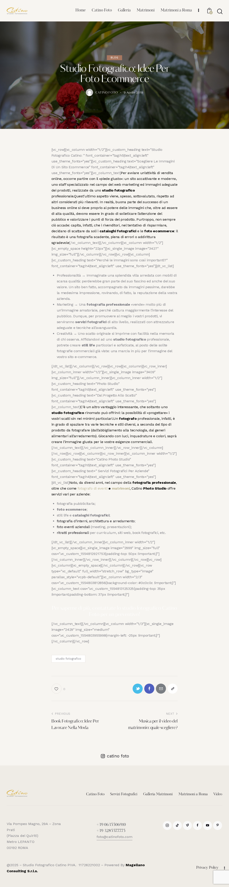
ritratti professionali (73, 533)
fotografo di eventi (93, 488)
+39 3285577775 (111, 831)
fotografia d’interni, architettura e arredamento (96, 521)
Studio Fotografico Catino (44, 865)
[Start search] (220, 11)
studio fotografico (68, 658)
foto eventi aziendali (73, 527)
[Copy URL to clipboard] (173, 689)
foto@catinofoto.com (114, 837)
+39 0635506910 (111, 825)
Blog (114, 57)
